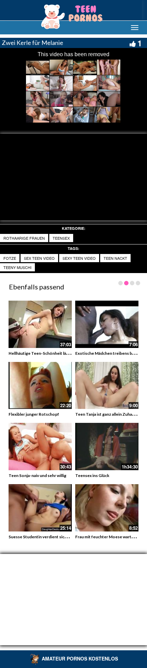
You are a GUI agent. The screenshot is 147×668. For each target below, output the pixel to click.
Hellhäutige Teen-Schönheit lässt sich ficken (50, 353)
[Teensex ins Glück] (106, 446)
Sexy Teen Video (79, 258)
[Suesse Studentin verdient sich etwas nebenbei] (40, 507)
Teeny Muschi (17, 267)
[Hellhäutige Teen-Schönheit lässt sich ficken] (40, 324)
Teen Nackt (115, 258)
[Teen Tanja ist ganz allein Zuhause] (106, 385)
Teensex (61, 238)
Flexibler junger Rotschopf (34, 414)
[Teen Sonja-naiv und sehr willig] (40, 446)
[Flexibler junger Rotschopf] (40, 385)
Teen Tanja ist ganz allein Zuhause (107, 414)
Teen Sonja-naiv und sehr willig (37, 475)
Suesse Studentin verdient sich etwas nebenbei (53, 536)
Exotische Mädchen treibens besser (109, 353)
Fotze (9, 258)
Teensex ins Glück (92, 475)
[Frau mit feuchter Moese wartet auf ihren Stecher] (106, 507)
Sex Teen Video (39, 258)
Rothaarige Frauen (24, 238)
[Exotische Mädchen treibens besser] (106, 324)
